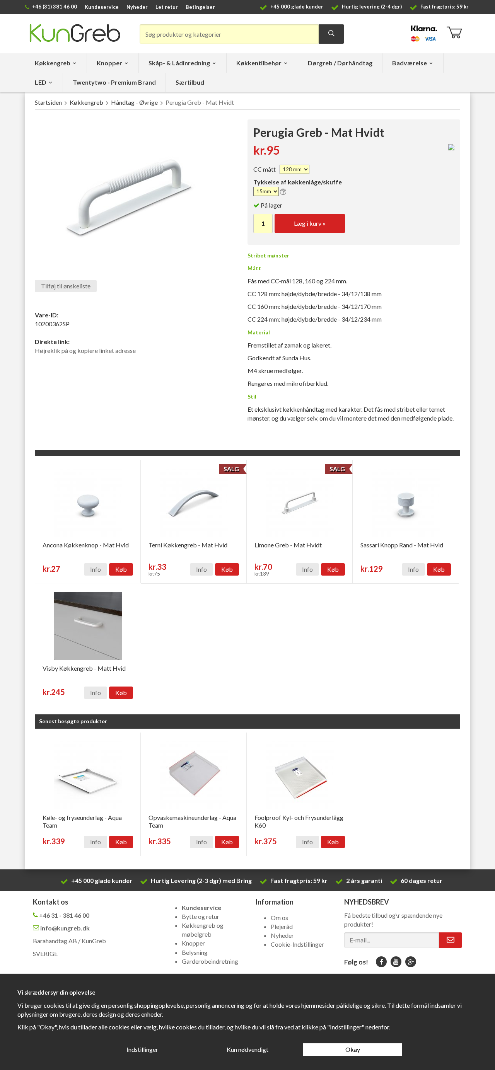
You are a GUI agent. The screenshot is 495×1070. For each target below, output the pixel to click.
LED (40, 82)
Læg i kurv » (310, 223)
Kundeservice (102, 7)
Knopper (109, 62)
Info (95, 569)
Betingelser (200, 7)
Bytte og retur (200, 916)
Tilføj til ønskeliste (65, 286)
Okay (352, 1049)
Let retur (166, 7)
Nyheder (137, 7)
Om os (279, 917)
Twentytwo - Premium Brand (114, 82)
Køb (121, 569)
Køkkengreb (52, 62)
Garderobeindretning (210, 961)
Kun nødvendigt (247, 1049)
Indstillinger (142, 1049)
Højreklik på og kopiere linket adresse (85, 350)
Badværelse (409, 62)
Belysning (195, 952)
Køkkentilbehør (259, 62)
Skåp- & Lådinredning (179, 62)
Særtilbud (190, 82)
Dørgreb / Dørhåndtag (340, 62)
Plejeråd (282, 926)
